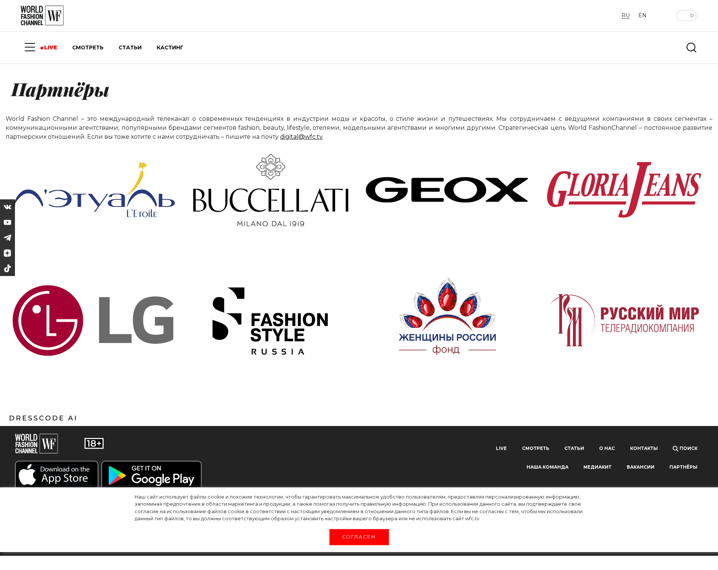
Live (501, 448)
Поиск (687, 448)
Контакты (644, 448)
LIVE (50, 47)
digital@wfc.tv (301, 136)
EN (642, 15)
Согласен (359, 537)
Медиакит (597, 467)
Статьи (574, 448)
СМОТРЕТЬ (88, 47)
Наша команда (547, 467)
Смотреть (535, 448)
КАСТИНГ (170, 47)
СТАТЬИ (130, 47)
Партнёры (683, 467)
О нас (607, 448)
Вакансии (640, 467)
